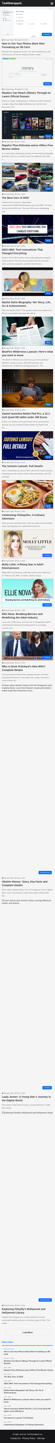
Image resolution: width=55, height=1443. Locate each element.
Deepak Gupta (9, 40)
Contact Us (15, 1438)
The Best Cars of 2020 (15, 197)
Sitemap (41, 1438)
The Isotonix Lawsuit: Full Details (22, 466)
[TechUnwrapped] (12, 3)
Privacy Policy (28, 1438)
